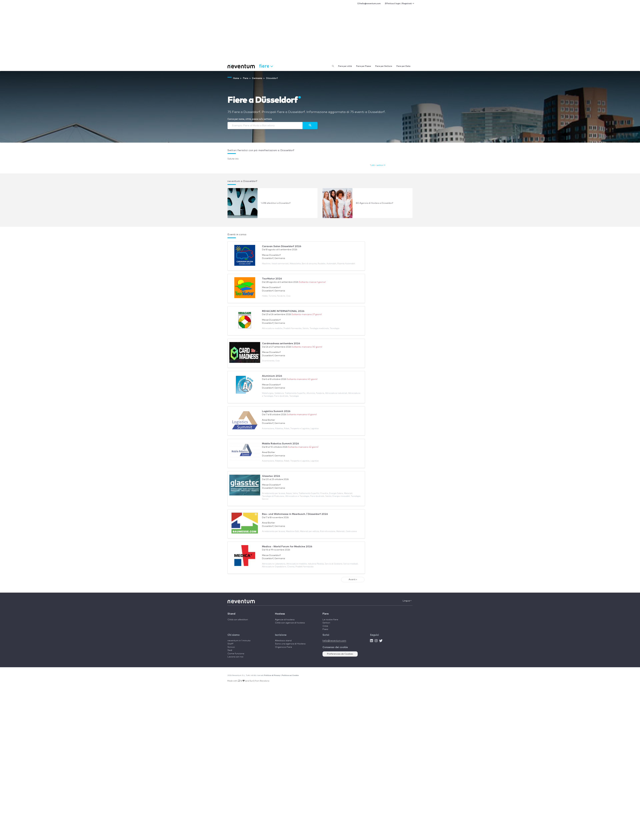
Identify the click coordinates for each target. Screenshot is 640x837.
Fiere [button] (264, 66)
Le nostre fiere (330, 620)
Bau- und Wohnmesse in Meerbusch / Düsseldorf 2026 (295, 514)
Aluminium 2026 (272, 376)
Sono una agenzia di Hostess (290, 644)
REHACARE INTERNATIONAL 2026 (283, 311)
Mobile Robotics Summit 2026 (280, 443)
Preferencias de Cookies (340, 654)
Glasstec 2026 (271, 476)
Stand (231, 614)
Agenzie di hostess (284, 620)
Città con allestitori (238, 620)
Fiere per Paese (363, 66)
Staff (230, 644)
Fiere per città (345, 66)
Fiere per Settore (383, 66)
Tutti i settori (377, 165)
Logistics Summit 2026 (276, 411)
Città (325, 626)
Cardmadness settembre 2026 (281, 343)
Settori (326, 623)
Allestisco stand (283, 641)
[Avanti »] (310, 125)
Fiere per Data (403, 66)
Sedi (230, 650)
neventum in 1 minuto (239, 641)
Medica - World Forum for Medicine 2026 (287, 546)
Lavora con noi (235, 657)
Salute (233, 159)
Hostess (280, 614)
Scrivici (231, 647)
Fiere (325, 614)
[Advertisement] (320, 36)
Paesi (325, 629)
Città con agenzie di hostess (290, 623)
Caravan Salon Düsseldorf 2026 (281, 246)
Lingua (406, 601)
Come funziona (236, 654)
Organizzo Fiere (283, 647)
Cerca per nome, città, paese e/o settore (250, 119)
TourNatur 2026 (272, 278)
